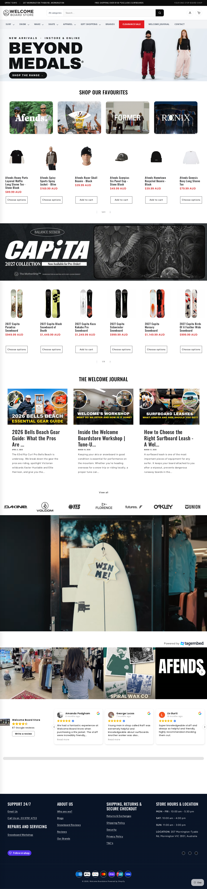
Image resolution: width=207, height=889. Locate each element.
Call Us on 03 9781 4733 (22, 818)
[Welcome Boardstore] (22, 12)
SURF (8, 24)
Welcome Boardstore (98, 881)
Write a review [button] (23, 733)
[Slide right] (110, 212)
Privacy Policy (115, 836)
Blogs (60, 818)
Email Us (13, 811)
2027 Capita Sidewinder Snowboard (117, 327)
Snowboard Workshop (20, 834)
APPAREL (67, 24)
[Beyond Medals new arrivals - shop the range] (103, 55)
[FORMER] (127, 117)
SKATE (51, 24)
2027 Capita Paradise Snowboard (12, 327)
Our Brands (63, 838)
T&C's (110, 843)
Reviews (62, 831)
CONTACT (180, 24)
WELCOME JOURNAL (159, 24)
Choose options (16, 199)
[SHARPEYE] (79, 117)
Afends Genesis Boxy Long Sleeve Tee (190, 181)
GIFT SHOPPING (89, 24)
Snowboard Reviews (69, 824)
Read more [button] (165, 739)
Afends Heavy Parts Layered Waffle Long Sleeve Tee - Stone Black (16, 182)
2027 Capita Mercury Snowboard (152, 327)
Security (112, 829)
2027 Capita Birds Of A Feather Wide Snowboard (190, 327)
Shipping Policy (116, 822)
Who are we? (64, 811)
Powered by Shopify (116, 881)
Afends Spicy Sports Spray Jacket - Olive (48, 181)
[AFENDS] (31, 117)
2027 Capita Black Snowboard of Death (51, 327)
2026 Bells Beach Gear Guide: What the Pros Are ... (36, 438)
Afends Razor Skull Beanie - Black (86, 179)
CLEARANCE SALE (132, 24)
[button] (26, 673)
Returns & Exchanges (119, 816)
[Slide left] (96, 212)
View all (103, 492)
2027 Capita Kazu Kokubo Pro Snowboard (85, 327)
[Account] (190, 13)
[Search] (160, 12)
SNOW (22, 24)
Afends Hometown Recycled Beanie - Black (155, 181)
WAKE (37, 24)
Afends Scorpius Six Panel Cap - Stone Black (119, 181)
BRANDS (110, 24)
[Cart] (198, 13)
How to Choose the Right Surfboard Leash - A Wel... (169, 438)
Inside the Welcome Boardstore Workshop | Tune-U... (101, 438)
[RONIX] (175, 117)
